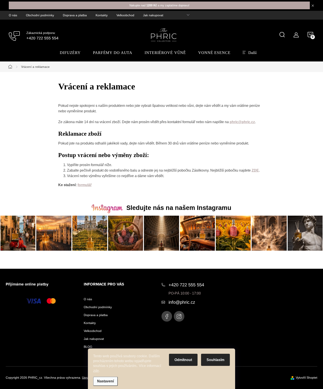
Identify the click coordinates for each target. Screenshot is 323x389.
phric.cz (179, 316)
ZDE (255, 170)
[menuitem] (70, 52)
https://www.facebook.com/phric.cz (167, 316)
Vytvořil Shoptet (306, 377)
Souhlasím (215, 360)
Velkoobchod (125, 15)
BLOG (88, 346)
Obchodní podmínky (40, 15)
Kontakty (102, 15)
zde (96, 370)
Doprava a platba (75, 15)
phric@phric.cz (242, 122)
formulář (85, 185)
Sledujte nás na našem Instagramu (178, 207)
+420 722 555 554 (186, 284)
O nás (13, 15)
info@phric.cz (182, 302)
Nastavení (105, 381)
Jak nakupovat (153, 15)
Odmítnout (183, 360)
